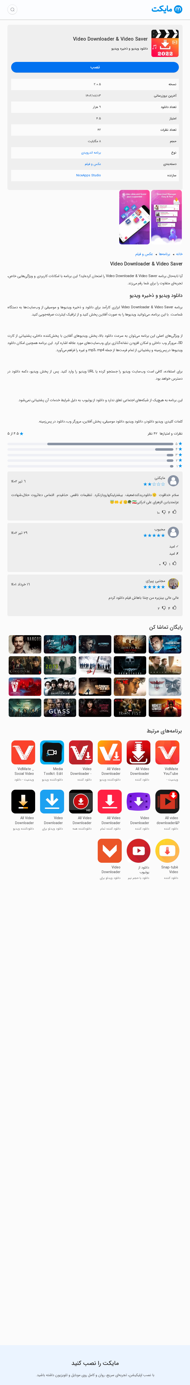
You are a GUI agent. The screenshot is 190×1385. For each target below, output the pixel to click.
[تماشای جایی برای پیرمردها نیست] (95, 688)
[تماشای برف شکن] (60, 688)
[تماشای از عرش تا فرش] (165, 709)
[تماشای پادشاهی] (25, 667)
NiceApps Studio (88, 175)
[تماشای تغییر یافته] (95, 645)
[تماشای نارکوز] (25, 645)
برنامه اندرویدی (91, 152)
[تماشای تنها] (130, 688)
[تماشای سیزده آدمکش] (95, 667)
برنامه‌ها (164, 254)
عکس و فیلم (93, 164)
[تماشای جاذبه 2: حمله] (25, 709)
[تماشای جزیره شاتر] (165, 645)
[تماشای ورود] (165, 667)
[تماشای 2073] (60, 667)
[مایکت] (167, 13)
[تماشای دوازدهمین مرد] (165, 688)
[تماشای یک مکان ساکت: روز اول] (130, 645)
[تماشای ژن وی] (25, 688)
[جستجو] (12, 9)
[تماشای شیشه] (60, 709)
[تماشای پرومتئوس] (130, 667)
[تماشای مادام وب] (95, 709)
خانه (179, 254)
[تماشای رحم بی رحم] (60, 645)
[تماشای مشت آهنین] (130, 709)
